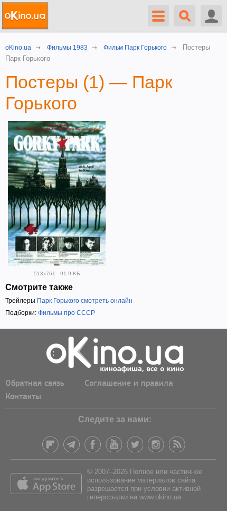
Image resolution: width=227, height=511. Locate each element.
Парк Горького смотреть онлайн (85, 300)
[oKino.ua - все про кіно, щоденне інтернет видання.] (27, 16)
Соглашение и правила (128, 383)
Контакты (23, 397)
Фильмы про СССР (66, 313)
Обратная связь (34, 383)
